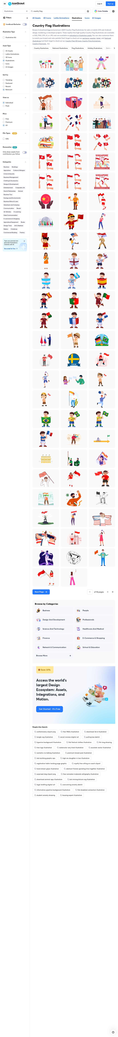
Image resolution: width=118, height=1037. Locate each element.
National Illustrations (60, 48)
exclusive (86, 38)
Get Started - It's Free (49, 709)
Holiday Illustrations (95, 48)
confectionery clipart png (46, 732)
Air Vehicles (7, 212)
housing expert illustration (72, 795)
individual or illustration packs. (80, 35)
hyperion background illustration (49, 742)
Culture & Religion (19, 170)
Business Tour (8, 194)
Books (23, 222)
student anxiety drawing (46, 795)
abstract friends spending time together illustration (85, 769)
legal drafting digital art (46, 785)
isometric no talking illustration (48, 753)
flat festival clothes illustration (80, 742)
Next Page (39, 592)
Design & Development (11, 184)
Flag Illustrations (78, 48)
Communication (9, 208)
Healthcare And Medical (93, 629)
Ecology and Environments (12, 198)
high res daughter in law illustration (76, 758)
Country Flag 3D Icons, (73, 41)
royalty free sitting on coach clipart (87, 763)
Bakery (6, 229)
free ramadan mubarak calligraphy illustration (81, 774)
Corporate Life (20, 187)
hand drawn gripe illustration (48, 769)
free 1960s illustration (71, 732)
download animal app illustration (49, 779)
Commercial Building (10, 232)
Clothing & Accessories (11, 181)
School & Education (91, 647)
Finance (46, 638)
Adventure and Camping (11, 205)
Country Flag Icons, (39, 44)
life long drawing (105, 742)
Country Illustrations (41, 48)
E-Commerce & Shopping (94, 638)
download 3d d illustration (96, 732)
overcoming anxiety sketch (72, 785)
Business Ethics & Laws (11, 201)
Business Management (11, 177)
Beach (19, 208)
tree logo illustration (44, 748)
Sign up (110, 4)
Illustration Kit (11, 37)
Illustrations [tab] (77, 18)
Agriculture (7, 170)
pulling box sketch (93, 737)
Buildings (15, 167)
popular (93, 38)
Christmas (14, 229)
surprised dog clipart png (46, 774)
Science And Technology (53, 629)
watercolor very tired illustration (71, 748)
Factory (22, 232)
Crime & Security (9, 174)
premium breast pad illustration (79, 753)
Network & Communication (54, 647)
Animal (20, 191)
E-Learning (17, 212)
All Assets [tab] (36, 18)
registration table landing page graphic (52, 763)
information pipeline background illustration (53, 790)
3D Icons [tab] (47, 18)
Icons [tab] (87, 18)
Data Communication (10, 215)
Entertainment (8, 187)
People (86, 610)
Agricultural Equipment (11, 222)
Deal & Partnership (9, 191)
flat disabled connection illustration (91, 790)
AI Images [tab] (96, 18)
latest (98, 38)
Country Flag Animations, (91, 41)
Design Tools (8, 225)
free (48, 30)
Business (6, 167)
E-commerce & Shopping (11, 219)
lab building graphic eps (46, 758)
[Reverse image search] (88, 11)
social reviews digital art (69, 737)
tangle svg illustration (45, 737)
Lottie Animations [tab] (61, 18)
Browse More (41, 656)
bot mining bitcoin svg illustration (82, 779)
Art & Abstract (18, 225)
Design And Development (54, 620)
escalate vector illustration (101, 748)
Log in (99, 4)
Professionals (88, 620)
